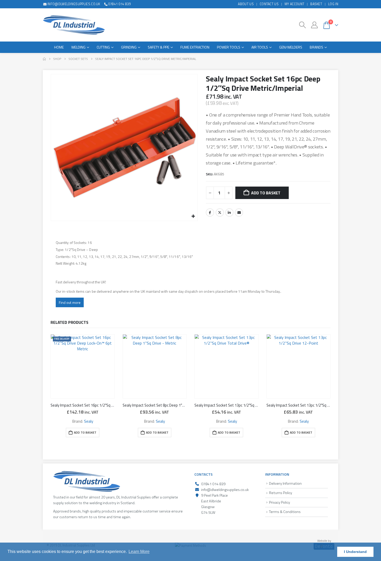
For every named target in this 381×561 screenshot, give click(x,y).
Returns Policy (280, 493)
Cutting (103, 47)
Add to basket (265, 193)
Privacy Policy (279, 502)
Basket (316, 4)
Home (59, 47)
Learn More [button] (139, 551)
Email (239, 212)
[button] (303, 25)
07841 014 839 (119, 4)
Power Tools (228, 47)
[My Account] (314, 25)
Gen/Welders (290, 47)
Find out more (70, 302)
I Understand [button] (355, 552)
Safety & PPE (158, 47)
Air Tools (259, 47)
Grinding (129, 47)
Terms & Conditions (285, 512)
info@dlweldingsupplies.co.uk (73, 4)
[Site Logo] (74, 25)
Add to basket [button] (85, 432)
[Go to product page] (155, 366)
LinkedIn (229, 212)
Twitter (220, 212)
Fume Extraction (194, 47)
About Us (246, 4)
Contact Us (269, 4)
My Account (294, 4)
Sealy (88, 421)
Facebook (210, 212)
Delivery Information (285, 483)
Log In (333, 4)
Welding (78, 47)
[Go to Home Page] (44, 59)
